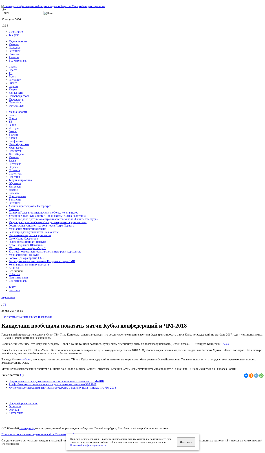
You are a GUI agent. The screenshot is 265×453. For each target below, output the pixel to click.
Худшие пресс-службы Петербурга (30, 206)
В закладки (45, 316)
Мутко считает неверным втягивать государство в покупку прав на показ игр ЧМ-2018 (62, 387)
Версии (13, 86)
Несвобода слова (19, 95)
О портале (15, 406)
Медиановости (18, 41)
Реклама (14, 409)
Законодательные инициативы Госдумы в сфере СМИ (42, 261)
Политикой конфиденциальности (88, 445)
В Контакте (16, 31)
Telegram (14, 34)
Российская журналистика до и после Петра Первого (41, 225)
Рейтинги (15, 50)
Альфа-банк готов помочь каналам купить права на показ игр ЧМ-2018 (52, 384)
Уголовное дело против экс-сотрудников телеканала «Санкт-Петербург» (53, 219)
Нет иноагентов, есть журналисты (30, 235)
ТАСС (225, 343)
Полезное (14, 47)
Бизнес (13, 82)
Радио (12, 76)
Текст (12, 286)
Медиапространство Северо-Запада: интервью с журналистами (48, 222)
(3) (21, 374)
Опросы (14, 167)
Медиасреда (16, 99)
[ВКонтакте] (246, 375)
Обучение (15, 183)
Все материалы (18, 60)
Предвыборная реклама (23, 403)
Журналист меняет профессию (27, 228)
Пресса (13, 69)
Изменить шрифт (26, 316)
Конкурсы (15, 186)
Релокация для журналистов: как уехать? (34, 232)
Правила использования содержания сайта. (28, 434)
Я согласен (186, 442)
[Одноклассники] (251, 375)
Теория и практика (20, 180)
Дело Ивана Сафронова (23, 238)
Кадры (13, 89)
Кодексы (14, 193)
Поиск (5, 12)
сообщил (25, 359)
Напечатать (8, 316)
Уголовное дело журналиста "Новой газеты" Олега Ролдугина (47, 215)
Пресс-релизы (17, 196)
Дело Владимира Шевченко (26, 245)
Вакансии (15, 199)
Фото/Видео (16, 105)
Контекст (14, 290)
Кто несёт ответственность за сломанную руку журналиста (45, 251)
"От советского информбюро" (27, 248)
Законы (13, 189)
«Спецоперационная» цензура (27, 241)
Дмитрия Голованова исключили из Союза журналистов (43, 212)
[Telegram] (256, 375)
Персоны (14, 176)
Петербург (15, 102)
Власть (13, 66)
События (14, 274)
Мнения (14, 44)
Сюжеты (14, 54)
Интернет (15, 79)
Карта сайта (16, 412)
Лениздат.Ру (27, 428)
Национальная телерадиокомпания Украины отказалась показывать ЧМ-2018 (56, 381)
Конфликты (16, 92)
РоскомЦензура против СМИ (27, 258)
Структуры (15, 173)
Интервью (15, 163)
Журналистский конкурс (24, 254)
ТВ (10, 73)
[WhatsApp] (261, 375)
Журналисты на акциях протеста (29, 264)
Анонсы (14, 57)
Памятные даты (18, 277)
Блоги (12, 160)
